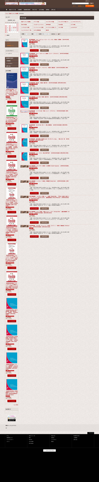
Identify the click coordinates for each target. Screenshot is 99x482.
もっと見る (16, 404)
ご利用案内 (8, 60)
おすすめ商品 (31, 441)
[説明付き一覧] (59, 34)
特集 (29, 437)
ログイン (8, 43)
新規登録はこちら (10, 45)
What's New (53, 435)
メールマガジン (9, 63)
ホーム (8, 435)
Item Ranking (31, 443)
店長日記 (52, 437)
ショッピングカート (10, 439)
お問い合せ (8, 66)
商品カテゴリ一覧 (32, 435)
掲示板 (52, 441)
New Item (30, 439)
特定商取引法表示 (9, 58)
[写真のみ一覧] (56, 34)
